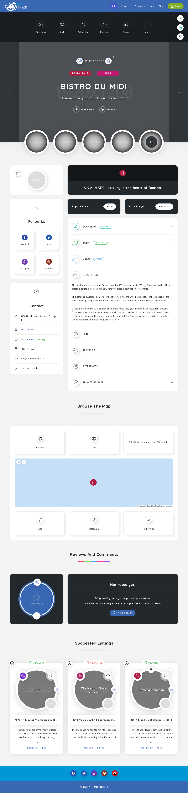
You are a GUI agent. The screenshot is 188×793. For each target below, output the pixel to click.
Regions (139, 6)
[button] (122, 229)
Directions (40, 447)
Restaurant (80, 73)
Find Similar (148, 528)
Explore (125, 6)
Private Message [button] (93, 382)
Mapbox (142, 506)
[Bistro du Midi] (36, 142)
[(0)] (94, 62)
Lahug (100, 747)
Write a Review (124, 612)
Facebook (73, 773)
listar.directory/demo (31, 368)
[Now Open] (180, 18)
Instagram (94, 773)
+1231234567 (27, 329)
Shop (151, 6)
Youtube (115, 773)
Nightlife (32, 747)
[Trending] (180, 36)
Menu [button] (86, 334)
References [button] (90, 366)
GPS (94, 447)
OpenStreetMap (153, 506)
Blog (161, 6)
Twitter (84, 773)
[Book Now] (180, 27)
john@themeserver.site (32, 358)
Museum (89, 747)
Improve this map (166, 506)
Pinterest (104, 773)
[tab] (122, 229)
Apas (108, 73)
